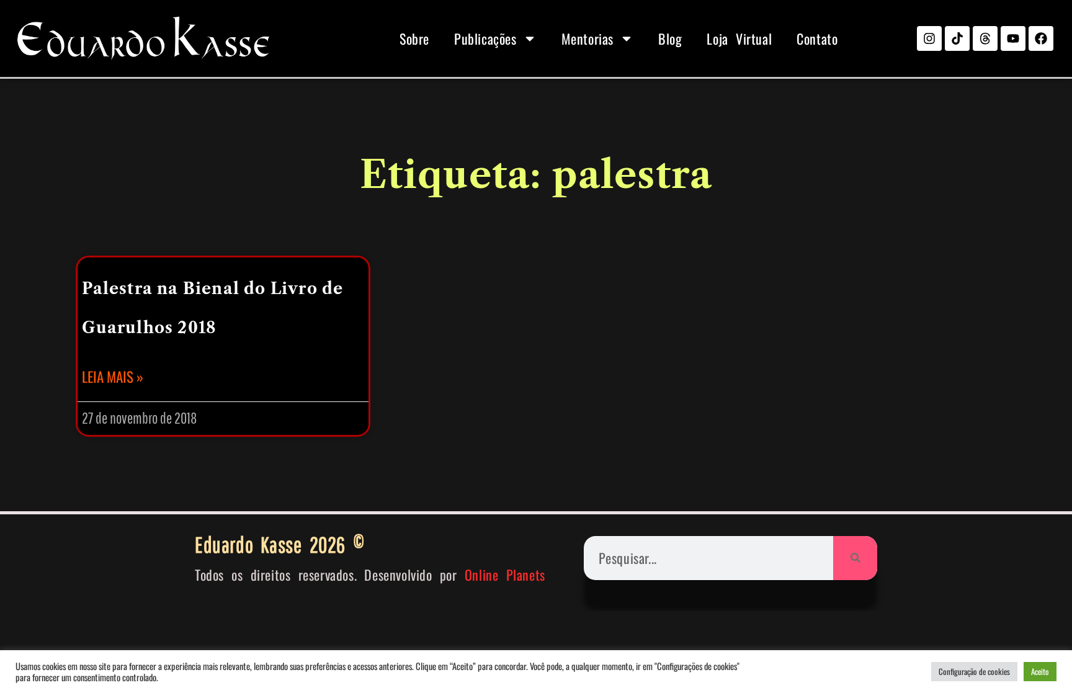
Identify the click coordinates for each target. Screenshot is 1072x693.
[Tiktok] (957, 38)
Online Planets (505, 574)
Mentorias (587, 38)
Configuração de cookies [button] (974, 671)
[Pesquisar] (855, 558)
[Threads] (985, 38)
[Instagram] (929, 38)
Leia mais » (112, 376)
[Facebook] (1041, 38)
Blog (670, 38)
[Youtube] (1013, 38)
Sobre (414, 38)
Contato (817, 38)
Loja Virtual (739, 38)
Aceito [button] (1040, 671)
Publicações (485, 38)
